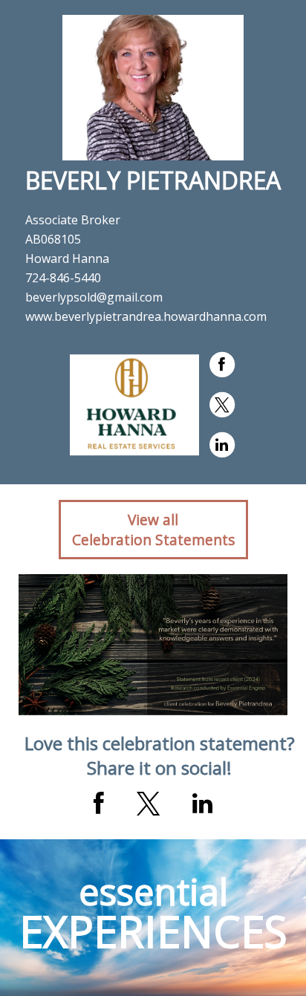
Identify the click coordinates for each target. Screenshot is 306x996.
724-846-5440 (63, 278)
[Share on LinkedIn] (202, 804)
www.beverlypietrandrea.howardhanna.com (146, 316)
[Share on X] (148, 804)
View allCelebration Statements (153, 530)
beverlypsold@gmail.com (94, 297)
